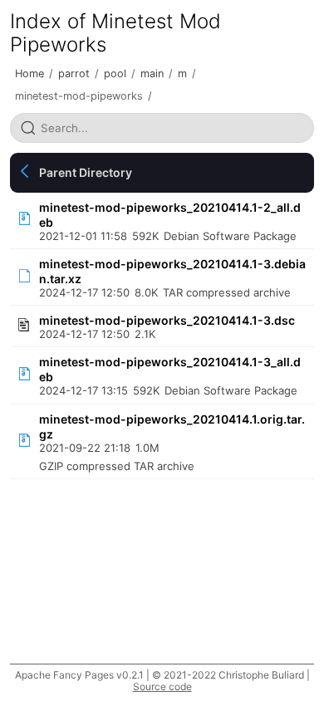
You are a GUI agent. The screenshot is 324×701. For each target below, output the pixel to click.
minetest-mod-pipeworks (79, 96)
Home (29, 73)
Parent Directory (85, 172)
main (152, 73)
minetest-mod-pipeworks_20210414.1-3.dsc (167, 320)
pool (115, 73)
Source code (162, 686)
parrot (74, 73)
